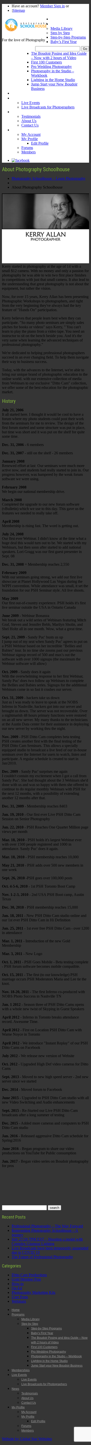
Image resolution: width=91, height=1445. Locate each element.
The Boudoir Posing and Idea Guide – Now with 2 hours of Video (59, 55)
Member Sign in (52, 6)
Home (55, 19)
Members (28, 152)
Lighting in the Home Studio (53, 80)
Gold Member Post (26, 1279)
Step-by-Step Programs (68, 37)
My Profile (19, 130)
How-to (18, 1284)
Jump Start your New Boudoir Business (57, 1365)
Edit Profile (40, 143)
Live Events (20, 98)
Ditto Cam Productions (29, 1275)
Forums (27, 148)
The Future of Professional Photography (42, 1257)
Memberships (22, 93)
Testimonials (31, 116)
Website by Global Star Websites (27, 1439)
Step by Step (60, 33)
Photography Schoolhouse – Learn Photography (48, 178)
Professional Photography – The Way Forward (47, 1226)
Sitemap (19, 10)
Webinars (19, 1301)
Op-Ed (17, 1288)
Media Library (61, 28)
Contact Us (30, 125)
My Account (31, 134)
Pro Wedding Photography (51, 66)
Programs (58, 23)
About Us (28, 121)
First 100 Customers (46, 62)
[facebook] (21, 160)
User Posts (20, 1297)
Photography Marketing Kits (33, 1292)
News (16, 111)
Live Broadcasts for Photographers (47, 107)
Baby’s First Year (63, 42)
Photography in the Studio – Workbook (56, 1356)
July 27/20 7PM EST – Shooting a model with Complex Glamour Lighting (47, 1241)
